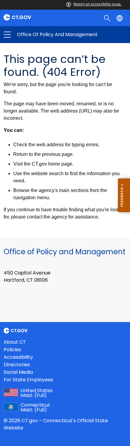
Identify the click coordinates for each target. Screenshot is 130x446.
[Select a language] (120, 17)
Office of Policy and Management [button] (36, 34)
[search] (108, 17)
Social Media (18, 372)
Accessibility (18, 357)
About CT (15, 342)
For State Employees (28, 379)
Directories (17, 364)
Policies (12, 349)
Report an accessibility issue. (97, 4)
